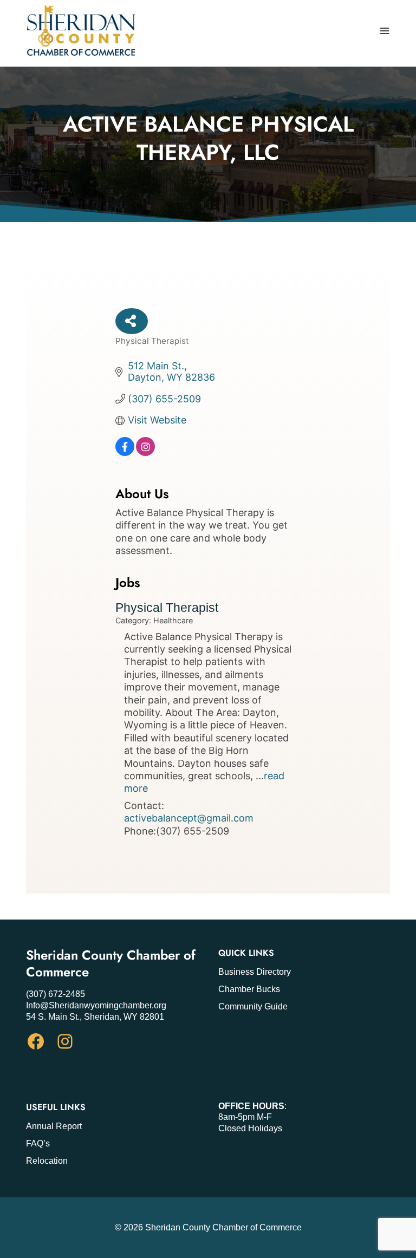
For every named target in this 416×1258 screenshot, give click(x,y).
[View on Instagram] (145, 452)
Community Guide (253, 1006)
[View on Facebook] (124, 452)
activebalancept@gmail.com (188, 818)
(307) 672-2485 (55, 994)
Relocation (47, 1160)
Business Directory (254, 971)
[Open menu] (384, 30)
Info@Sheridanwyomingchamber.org (96, 1005)
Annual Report (54, 1126)
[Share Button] (131, 321)
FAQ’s (38, 1143)
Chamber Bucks (249, 989)
